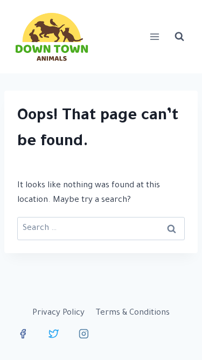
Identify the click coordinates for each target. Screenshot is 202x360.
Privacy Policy (58, 313)
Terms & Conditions (132, 313)
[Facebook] (23, 333)
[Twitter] (53, 333)
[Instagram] (84, 333)
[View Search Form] (179, 36)
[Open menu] (154, 36)
